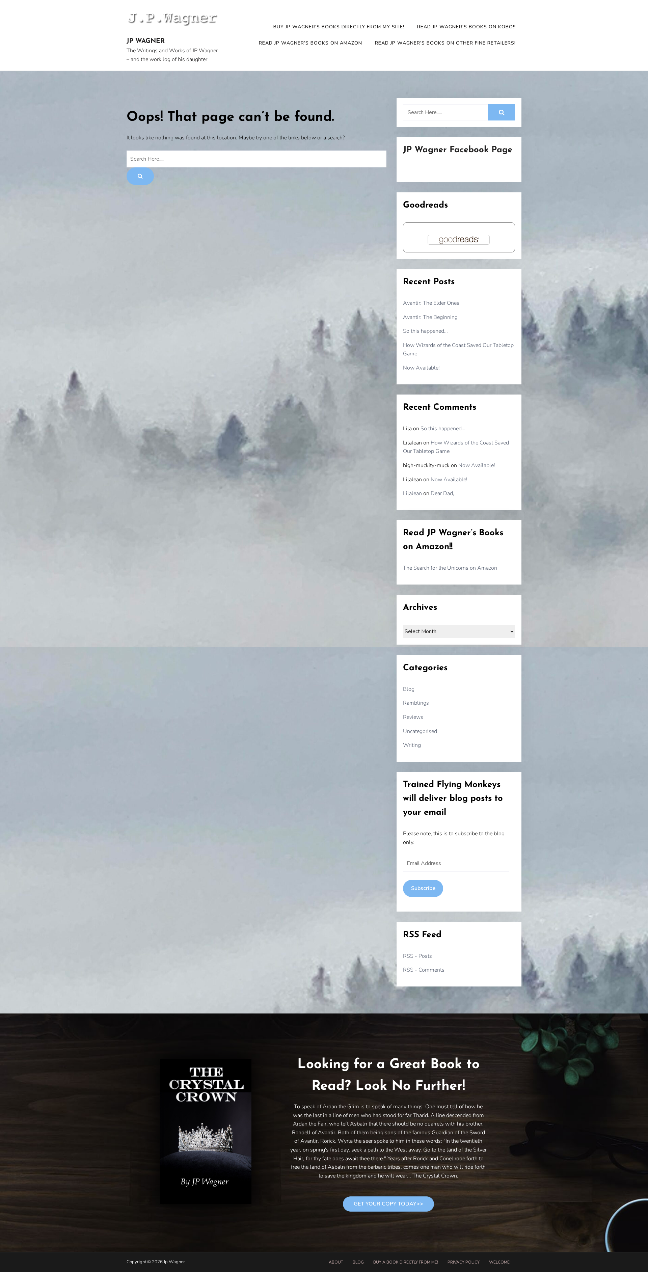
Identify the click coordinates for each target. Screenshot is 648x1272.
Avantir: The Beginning (430, 317)
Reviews (413, 717)
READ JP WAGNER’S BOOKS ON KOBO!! (466, 27)
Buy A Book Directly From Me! (405, 1262)
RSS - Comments (423, 970)
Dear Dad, (442, 493)
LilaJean (412, 493)
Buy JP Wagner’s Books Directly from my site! (338, 27)
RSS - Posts (417, 956)
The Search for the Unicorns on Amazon (450, 568)
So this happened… (425, 331)
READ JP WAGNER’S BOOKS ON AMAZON (310, 43)
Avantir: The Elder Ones (431, 303)
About (336, 1262)
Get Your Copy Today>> (388, 1204)
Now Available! (421, 368)
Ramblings (416, 703)
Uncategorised (420, 731)
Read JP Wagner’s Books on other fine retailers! (445, 43)
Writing (412, 745)
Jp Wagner (146, 41)
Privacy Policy (464, 1262)
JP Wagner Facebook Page (457, 150)
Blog (408, 689)
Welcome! (500, 1262)
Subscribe (423, 888)
